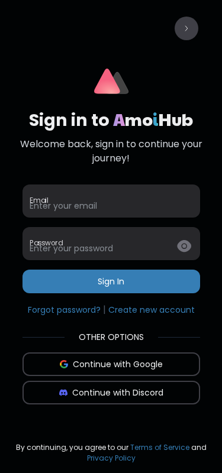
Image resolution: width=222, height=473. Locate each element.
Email (39, 200)
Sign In (111, 281)
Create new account (151, 310)
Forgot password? (64, 310)
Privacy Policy (111, 458)
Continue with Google (118, 364)
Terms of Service (159, 447)
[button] (186, 28)
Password (46, 243)
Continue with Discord (117, 393)
